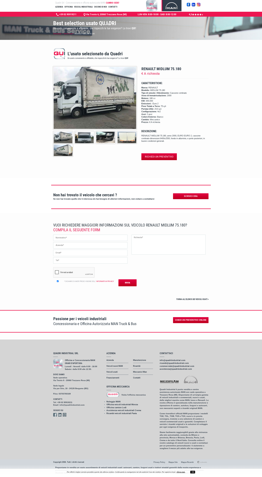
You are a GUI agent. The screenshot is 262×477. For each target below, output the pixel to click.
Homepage (57, 34)
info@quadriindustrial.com (71, 405)
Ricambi (136, 366)
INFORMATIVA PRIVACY (105, 281)
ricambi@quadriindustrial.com (174, 363)
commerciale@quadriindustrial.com (177, 366)
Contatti (136, 378)
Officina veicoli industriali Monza (122, 404)
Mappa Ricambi (187, 462)
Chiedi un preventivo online (190, 320)
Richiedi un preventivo (159, 156)
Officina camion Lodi (116, 407)
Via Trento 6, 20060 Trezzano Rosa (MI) (106, 14)
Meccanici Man (140, 372)
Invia (127, 283)
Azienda (110, 360)
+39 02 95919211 (67, 14)
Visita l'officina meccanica (133, 395)
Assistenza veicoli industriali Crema (123, 410)
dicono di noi (100, 7)
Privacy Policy (159, 462)
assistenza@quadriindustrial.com (176, 369)
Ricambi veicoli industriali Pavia (121, 413)
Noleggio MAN (113, 401)
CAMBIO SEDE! (112, 3)
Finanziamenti (112, 378)
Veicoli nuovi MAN (114, 366)
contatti (112, 7)
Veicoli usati (68, 34)
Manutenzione (139, 360)
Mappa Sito (173, 462)
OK (192, 472)
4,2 (190, 14)
